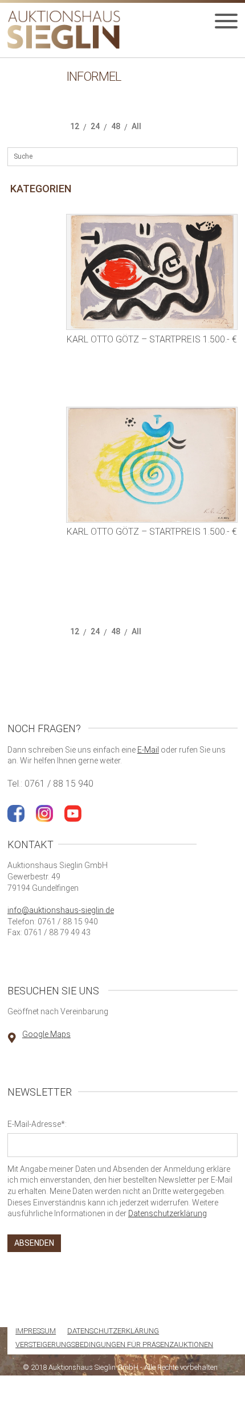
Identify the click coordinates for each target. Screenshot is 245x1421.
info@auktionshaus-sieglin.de (60, 910)
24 (95, 126)
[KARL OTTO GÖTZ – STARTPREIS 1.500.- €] (152, 272)
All (136, 126)
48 (115, 126)
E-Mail (148, 749)
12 (74, 126)
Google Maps (46, 1034)
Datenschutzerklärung (167, 1213)
